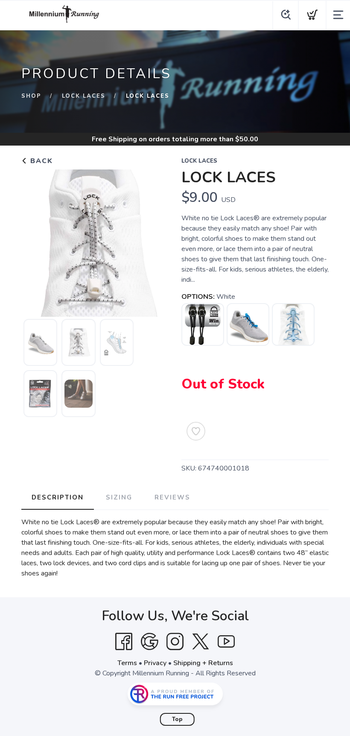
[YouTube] (226, 641)
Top (177, 719)
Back (40, 161)
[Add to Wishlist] (196, 431)
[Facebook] (124, 641)
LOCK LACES (83, 96)
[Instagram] (175, 641)
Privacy (155, 663)
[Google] (149, 641)
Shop (31, 96)
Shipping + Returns (203, 663)
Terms (127, 663)
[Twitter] (200, 641)
